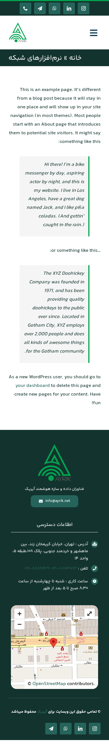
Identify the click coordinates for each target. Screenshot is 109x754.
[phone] (25, 8)
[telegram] (40, 8)
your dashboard (32, 386)
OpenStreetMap (49, 684)
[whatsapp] (54, 8)
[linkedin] (69, 8)
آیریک (41, 712)
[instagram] (83, 8)
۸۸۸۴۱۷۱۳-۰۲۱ (64, 568)
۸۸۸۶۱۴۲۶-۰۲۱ (37, 568)
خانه (75, 58)
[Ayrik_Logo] (18, 24)
